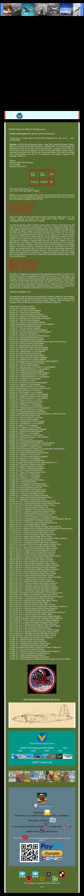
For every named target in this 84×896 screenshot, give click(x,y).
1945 (60, 750)
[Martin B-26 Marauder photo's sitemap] (35, 875)
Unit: (72, 138)
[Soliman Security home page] (28, 879)
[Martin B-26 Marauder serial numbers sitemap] (22, 875)
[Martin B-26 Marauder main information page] (42, 9)
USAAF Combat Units (42, 762)
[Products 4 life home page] (55, 879)
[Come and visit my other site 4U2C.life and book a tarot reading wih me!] (42, 776)
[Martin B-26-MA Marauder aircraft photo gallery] (42, 722)
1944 (46, 750)
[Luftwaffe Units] (61, 875)
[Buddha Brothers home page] (42, 879)
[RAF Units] (48, 875)
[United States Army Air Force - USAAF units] (42, 756)
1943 (33, 750)
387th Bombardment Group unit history (41, 699)
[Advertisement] (42, 61)
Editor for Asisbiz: (45, 806)
